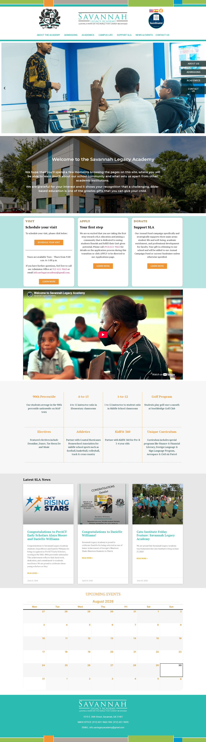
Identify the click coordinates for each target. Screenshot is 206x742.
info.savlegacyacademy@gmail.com (51, 272)
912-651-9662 (59, 269)
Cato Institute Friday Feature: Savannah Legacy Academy (156, 535)
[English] (151, 10)
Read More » (32, 573)
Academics (88, 35)
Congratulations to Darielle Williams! (102, 533)
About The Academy (48, 35)
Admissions (70, 35)
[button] (95, 131)
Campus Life (106, 35)
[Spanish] (156, 10)
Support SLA (124, 35)
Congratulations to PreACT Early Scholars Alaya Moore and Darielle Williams (47, 535)
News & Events (144, 35)
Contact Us (162, 35)
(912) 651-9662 (112, 246)
